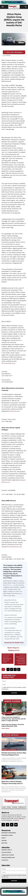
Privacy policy (5, 689)
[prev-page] (3, 732)
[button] (2, 7)
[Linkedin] (11, 824)
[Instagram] (7, 824)
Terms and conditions (16, 687)
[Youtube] (16, 824)
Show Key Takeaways (14, 52)
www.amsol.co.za (9, 363)
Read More (16, 820)
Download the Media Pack (14, 642)
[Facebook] (8, 669)
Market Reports (13, 648)
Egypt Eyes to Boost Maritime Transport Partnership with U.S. (12, 782)
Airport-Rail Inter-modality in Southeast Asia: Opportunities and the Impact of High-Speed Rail (14, 718)
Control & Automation (9, 749)
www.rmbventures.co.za (14, 546)
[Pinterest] (15, 669)
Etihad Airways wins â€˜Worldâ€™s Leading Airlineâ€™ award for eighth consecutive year (20, 660)
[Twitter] (11, 669)
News (3, 778)
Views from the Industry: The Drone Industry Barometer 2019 (13, 725)
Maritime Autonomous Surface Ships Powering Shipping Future (14, 754)
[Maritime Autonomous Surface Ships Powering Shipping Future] (14, 744)
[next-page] (5, 732)
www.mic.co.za (15, 411)
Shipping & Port (14, 650)
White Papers (7, 713)
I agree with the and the (14, 688)
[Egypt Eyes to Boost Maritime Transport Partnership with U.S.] (14, 772)
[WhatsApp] (18, 669)
